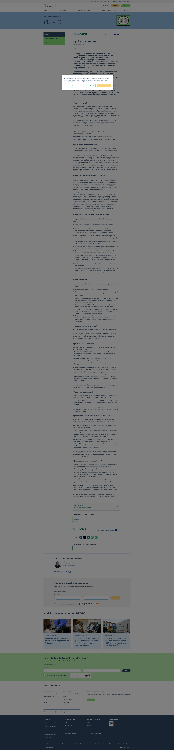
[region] (87, 82)
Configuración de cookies (71, 85)
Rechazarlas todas (90, 85)
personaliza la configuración (78, 81)
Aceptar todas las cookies (104, 85)
